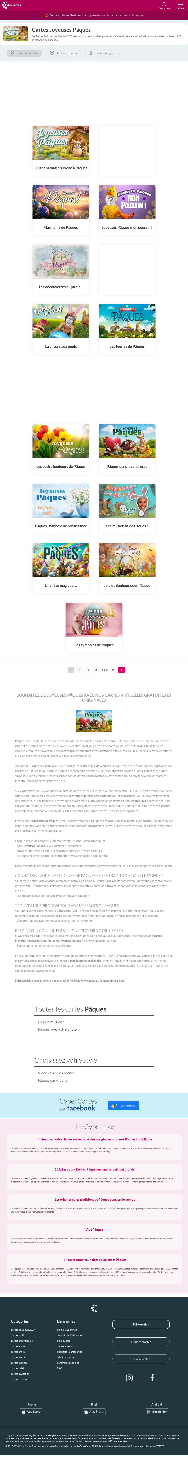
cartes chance (19, 1379)
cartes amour (18, 1346)
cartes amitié (18, 1351)
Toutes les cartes (27, 53)
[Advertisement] (94, 91)
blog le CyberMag (67, 1329)
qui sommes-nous (67, 1346)
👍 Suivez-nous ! (123, 1106)
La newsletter (141, 1359)
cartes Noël (17, 1335)
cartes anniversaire (22, 1340)
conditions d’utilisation (70, 1335)
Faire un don (141, 1324)
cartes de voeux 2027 (23, 1329)
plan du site (63, 1340)
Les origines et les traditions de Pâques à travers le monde (53, 895)
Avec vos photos (66, 53)
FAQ (59, 1368)
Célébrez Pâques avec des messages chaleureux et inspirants (55, 920)
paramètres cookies (68, 1362)
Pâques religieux (105, 53)
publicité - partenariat (69, 1351)
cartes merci (18, 1357)
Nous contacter (141, 1341)
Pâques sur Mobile (52, 1080)
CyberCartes (78, 1105)
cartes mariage (19, 1362)
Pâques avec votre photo (57, 1029)
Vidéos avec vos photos (56, 1073)
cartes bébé (17, 1368)
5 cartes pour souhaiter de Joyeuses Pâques (44, 945)
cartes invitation (20, 1373)
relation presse (65, 1357)
